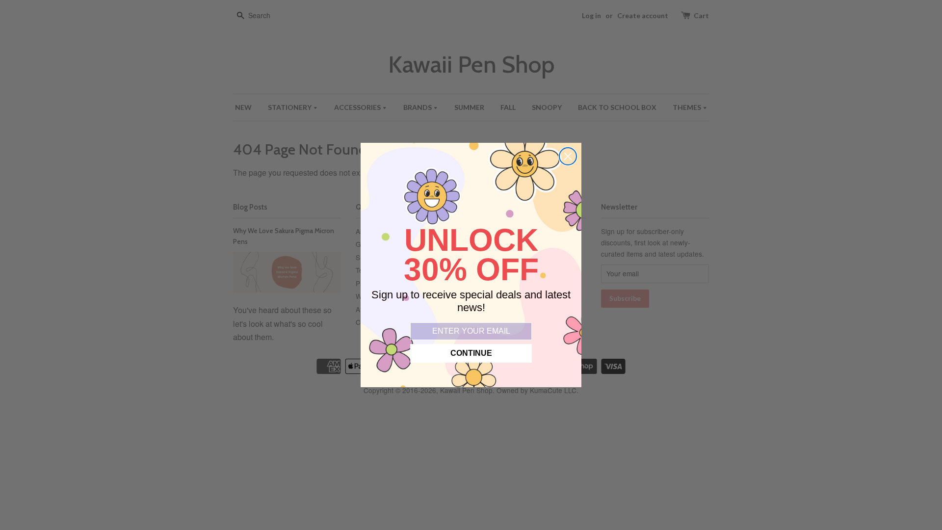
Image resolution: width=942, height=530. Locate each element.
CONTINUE (471, 353)
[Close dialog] (567, 156)
